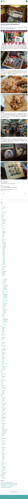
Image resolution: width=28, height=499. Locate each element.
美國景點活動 (3, 376)
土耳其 (2, 238)
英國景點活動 (3, 453)
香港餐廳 (3, 361)
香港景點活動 (3, 357)
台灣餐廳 (3, 237)
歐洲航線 (2, 434)
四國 (2, 290)
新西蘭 (2, 386)
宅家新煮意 (2, 394)
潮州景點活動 (3, 337)
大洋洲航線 (2, 385)
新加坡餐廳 (3, 275)
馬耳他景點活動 (4, 472)
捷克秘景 (3, 424)
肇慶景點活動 (4, 247)
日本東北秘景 (4, 310)
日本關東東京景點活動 (5, 319)
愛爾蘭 (2, 415)
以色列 (2, 218)
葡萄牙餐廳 (3, 466)
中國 (1, 209)
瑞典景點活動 (3, 438)
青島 (1, 347)
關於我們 (12, 491)
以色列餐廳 (3, 223)
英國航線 (3, 456)
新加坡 (2, 270)
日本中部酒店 (4, 304)
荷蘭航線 (3, 461)
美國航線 (3, 377)
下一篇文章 (25, 193)
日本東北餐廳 (4, 313)
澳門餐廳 (3, 343)
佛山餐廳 (4, 257)
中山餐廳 (4, 256)
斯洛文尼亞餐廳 (4, 432)
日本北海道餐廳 (5, 289)
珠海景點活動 (4, 246)
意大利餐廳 (3, 414)
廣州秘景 (3, 267)
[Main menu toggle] (26, 1)
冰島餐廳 (3, 400)
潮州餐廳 (3, 339)
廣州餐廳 (6, 25)
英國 (1, 452)
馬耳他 (2, 471)
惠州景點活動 (4, 243)
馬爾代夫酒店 (3, 367)
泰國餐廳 (3, 332)
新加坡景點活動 (4, 271)
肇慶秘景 (4, 251)
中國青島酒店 (3, 348)
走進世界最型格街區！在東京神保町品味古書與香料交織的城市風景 (9, 483)
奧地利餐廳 (3, 410)
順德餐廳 (4, 262)
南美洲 (1, 381)
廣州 (1, 265)
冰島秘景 (3, 399)
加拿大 (2, 372)
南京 (1, 227)
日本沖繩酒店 (4, 324)
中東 (1, 213)
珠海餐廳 (4, 260)
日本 (1, 276)
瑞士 (1, 439)
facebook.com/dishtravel (14, 189)
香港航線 (3, 358)
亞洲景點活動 (3, 214)
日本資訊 (3, 315)
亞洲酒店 (2, 217)
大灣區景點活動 (4, 242)
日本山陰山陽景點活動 (5, 300)
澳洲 (1, 389)
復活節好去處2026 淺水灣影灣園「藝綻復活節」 (7, 482)
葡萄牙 (2, 462)
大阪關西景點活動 (5, 294)
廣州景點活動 (3, 266)
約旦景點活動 (3, 443)
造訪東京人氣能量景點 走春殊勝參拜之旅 (6, 487)
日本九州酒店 (4, 281)
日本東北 (3, 308)
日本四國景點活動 (5, 291)
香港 (1, 356)
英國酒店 (3, 457)
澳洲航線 (3, 391)
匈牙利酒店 (3, 404)
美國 (1, 375)
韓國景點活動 (3, 352)
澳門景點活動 (3, 342)
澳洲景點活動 (3, 390)
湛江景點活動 (4, 212)
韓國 (1, 351)
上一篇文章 (2, 193)
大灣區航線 (3, 252)
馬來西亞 (2, 362)
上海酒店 (3, 208)
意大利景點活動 (4, 413)
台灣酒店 (3, 236)
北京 (1, 224)
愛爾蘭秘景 (3, 418)
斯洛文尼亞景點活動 (4, 429)
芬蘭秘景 (3, 448)
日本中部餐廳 (4, 305)
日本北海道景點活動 (5, 285)
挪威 (1, 419)
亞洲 (1, 204)
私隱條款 (16, 491)
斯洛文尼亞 (2, 428)
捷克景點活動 (3, 423)
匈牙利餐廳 (3, 405)
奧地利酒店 (3, 409)
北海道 (3, 284)
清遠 (1, 476)
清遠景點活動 (2, 475)
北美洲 (1, 371)
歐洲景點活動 (3, 433)
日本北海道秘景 (5, 286)
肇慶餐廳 (4, 261)
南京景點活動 (3, 228)
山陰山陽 (3, 299)
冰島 (1, 396)
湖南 (1, 333)
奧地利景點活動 (4, 408)
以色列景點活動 (4, 219)
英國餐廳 (3, 458)
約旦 (1, 442)
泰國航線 (3, 329)
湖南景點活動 (3, 334)
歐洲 (1, 395)
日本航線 (3, 314)
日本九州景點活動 (5, 279)
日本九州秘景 (4, 280)
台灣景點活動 (3, 232)
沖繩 (2, 323)
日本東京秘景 (4, 318)
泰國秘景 (3, 328)
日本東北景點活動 (5, 309)
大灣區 (2, 241)
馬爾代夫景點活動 (4, 366)
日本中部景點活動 (5, 303)
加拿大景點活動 (3, 380)
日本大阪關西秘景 (5, 295)
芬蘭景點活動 (3, 447)
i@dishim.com (6, 190)
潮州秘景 (3, 338)
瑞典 (1, 437)
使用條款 (14, 492)
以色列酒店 (3, 222)
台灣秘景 (3, 233)
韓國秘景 (3, 353)
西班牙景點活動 (4, 467)
